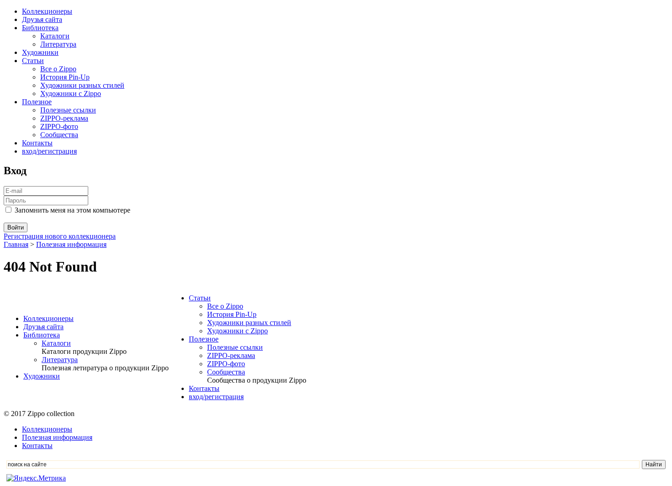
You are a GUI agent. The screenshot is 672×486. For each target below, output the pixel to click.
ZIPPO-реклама (64, 118)
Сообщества (59, 135)
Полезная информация (71, 244)
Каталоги (54, 36)
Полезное (37, 102)
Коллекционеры (47, 11)
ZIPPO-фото (59, 126)
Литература (58, 44)
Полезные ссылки (68, 110)
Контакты (37, 143)
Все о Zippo (58, 69)
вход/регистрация (49, 151)
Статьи (33, 60)
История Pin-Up (65, 77)
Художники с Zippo (70, 93)
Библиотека (40, 28)
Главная (16, 244)
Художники (40, 52)
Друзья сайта (42, 19)
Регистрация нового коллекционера (60, 236)
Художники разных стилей (82, 85)
